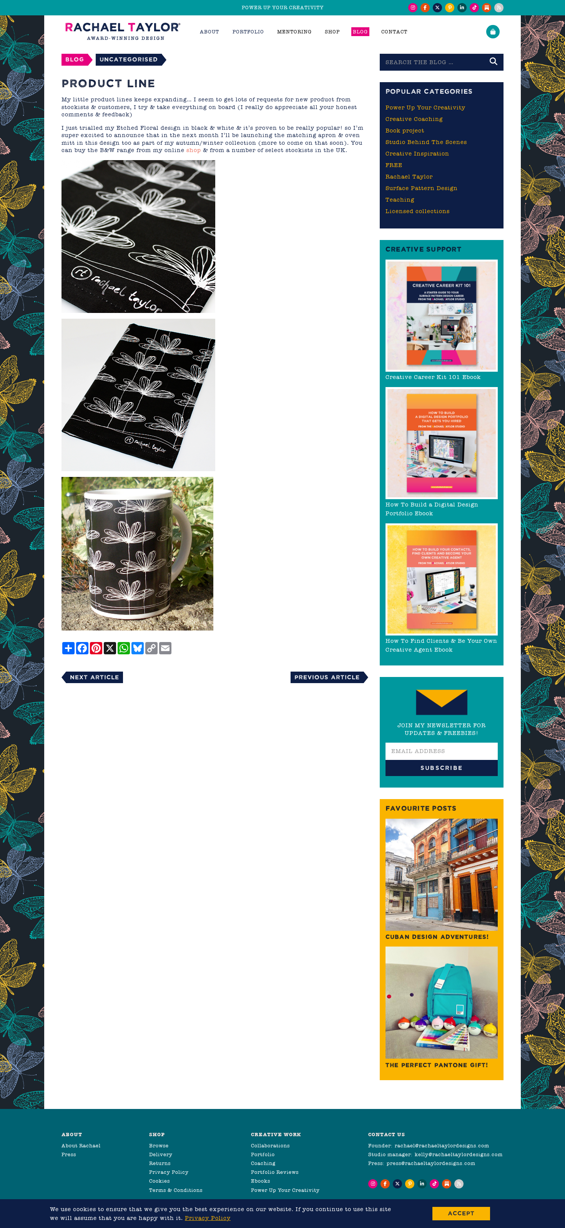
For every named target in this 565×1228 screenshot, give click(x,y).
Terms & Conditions (176, 1190)
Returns (160, 1163)
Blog (360, 32)
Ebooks (260, 1181)
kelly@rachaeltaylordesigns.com (459, 1154)
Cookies (159, 1181)
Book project (405, 130)
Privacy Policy (169, 1172)
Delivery (161, 1154)
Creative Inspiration (417, 153)
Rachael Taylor (409, 176)
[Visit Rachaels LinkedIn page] (462, 7)
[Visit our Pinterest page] (449, 7)
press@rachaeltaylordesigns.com (431, 1163)
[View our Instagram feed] (412, 7)
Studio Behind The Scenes (426, 142)
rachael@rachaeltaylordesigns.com (442, 1146)
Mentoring (294, 32)
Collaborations (270, 1146)
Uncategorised (129, 59)
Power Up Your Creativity (425, 107)
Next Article (94, 677)
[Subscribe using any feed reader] (499, 7)
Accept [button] (461, 1213)
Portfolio (263, 1154)
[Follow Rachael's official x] (437, 7)
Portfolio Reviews (275, 1172)
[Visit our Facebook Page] (425, 7)
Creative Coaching (414, 119)
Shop (332, 32)
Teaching (400, 199)
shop (193, 150)
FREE (394, 165)
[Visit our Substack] (486, 7)
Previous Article (327, 677)
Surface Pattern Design (422, 188)
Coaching (263, 1163)
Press (68, 1154)
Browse (159, 1146)
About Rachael (81, 1146)
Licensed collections (418, 211)
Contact (394, 32)
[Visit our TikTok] (474, 7)
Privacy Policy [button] (208, 1218)
